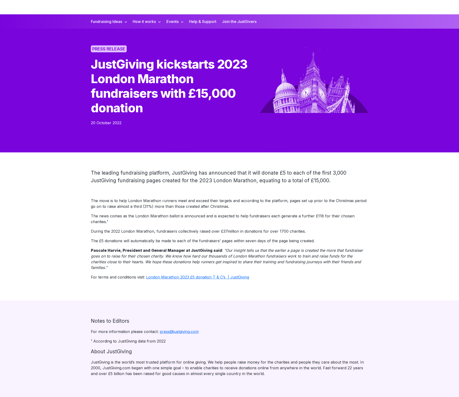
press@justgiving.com (179, 331)
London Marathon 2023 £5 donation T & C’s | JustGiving (197, 277)
